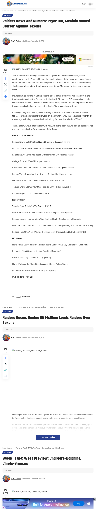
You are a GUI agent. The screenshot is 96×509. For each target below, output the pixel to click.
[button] (4, 4)
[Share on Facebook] (5, 78)
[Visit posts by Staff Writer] (6, 41)
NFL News (7, 15)
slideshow (26, 296)
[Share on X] (5, 84)
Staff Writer (16, 41)
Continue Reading (48, 437)
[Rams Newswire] (16, 4)
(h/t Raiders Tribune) (22, 277)
